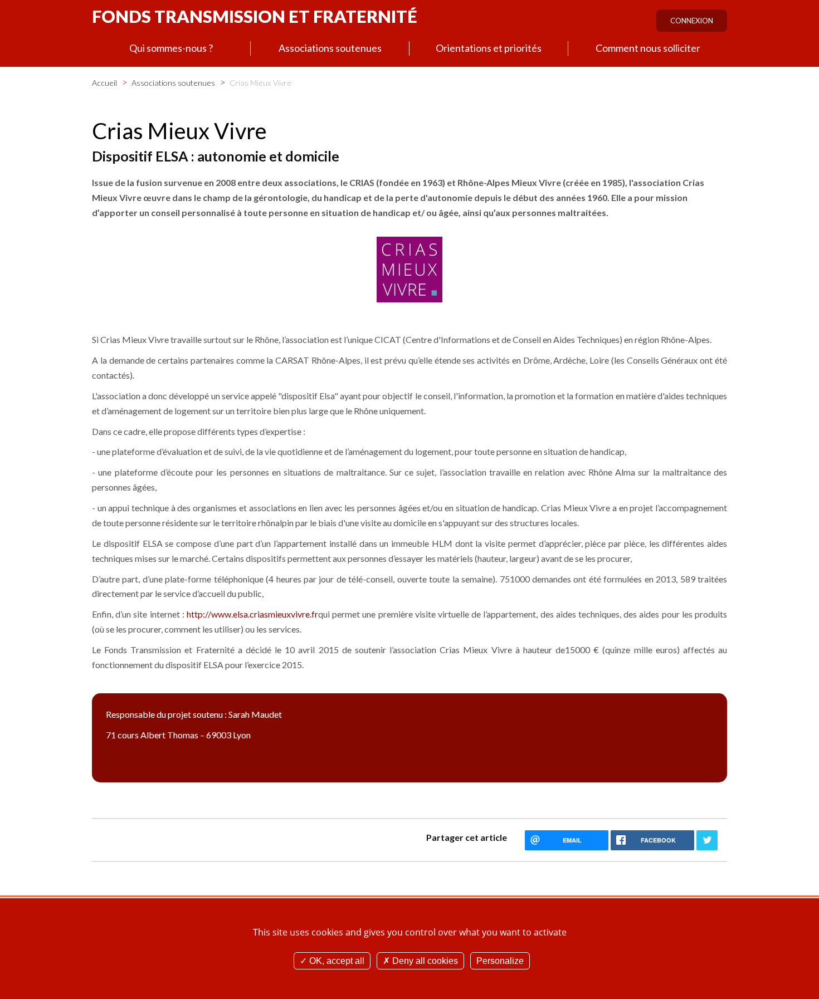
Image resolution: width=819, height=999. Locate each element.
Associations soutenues (330, 47)
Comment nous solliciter (648, 47)
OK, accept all (335, 961)
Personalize (500, 961)
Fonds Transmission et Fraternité (254, 16)
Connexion (691, 20)
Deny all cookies (424, 961)
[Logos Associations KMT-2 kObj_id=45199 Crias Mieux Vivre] (409, 268)
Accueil (104, 82)
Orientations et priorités (489, 47)
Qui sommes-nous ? (171, 47)
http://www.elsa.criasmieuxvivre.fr (252, 614)
